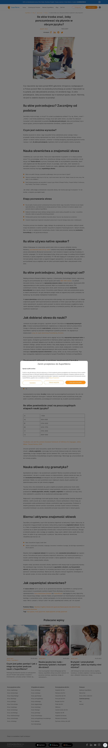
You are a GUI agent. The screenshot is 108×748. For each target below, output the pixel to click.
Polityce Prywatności (54, 377)
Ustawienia (33, 383)
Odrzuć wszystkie (54, 382)
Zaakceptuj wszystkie (75, 382)
